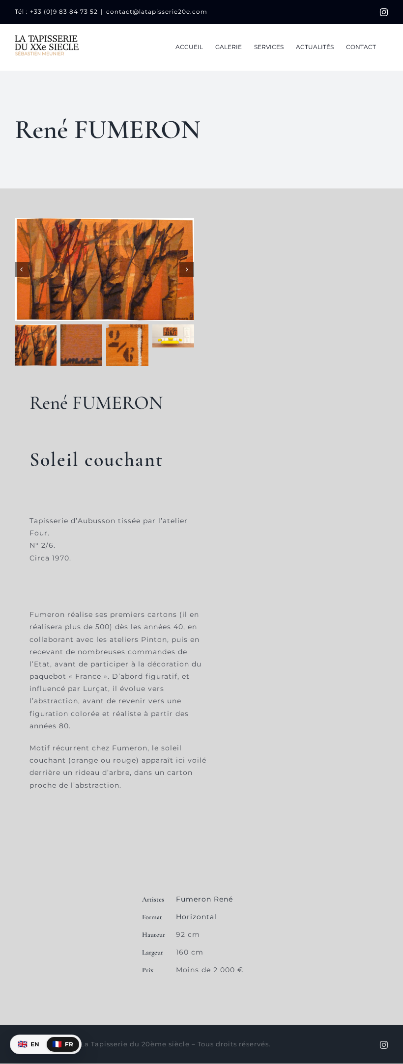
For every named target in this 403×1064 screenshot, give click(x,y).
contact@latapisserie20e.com (156, 11)
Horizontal (196, 916)
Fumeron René (204, 899)
